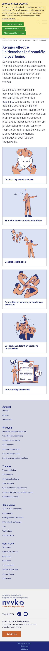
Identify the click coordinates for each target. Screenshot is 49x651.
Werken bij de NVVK (10, 569)
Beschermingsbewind (11, 449)
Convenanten (7, 513)
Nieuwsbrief (7, 419)
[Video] (26, 614)
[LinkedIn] (19, 614)
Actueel (6, 406)
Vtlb (4, 526)
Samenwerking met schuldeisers (15, 458)
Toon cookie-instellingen (13, 28)
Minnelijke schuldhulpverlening (14, 431)
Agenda (5, 415)
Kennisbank (8, 504)
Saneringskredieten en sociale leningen (17, 492)
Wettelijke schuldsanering (12, 436)
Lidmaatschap (8, 565)
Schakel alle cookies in (13, 24)
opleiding (7, 101)
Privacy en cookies (24, 643)
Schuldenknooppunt (10, 496)
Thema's (6, 466)
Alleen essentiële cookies (14, 33)
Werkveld (7, 427)
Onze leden (6, 560)
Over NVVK (8, 543)
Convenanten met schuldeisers (14, 488)
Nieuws (5, 410)
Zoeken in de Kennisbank (12, 508)
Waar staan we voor (10, 551)
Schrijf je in (12, 634)
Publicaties (6, 578)
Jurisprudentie (8, 535)
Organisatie (7, 556)
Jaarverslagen (8, 574)
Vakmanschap (8, 483)
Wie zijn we (6, 547)
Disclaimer (24, 646)
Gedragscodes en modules (12, 517)
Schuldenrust (7, 474)
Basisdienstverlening (10, 479)
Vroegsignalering (9, 470)
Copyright (24, 649)
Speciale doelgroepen (11, 453)
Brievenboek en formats (11, 522)
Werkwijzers (7, 531)
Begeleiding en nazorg (11, 440)
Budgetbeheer (7, 445)
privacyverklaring (8, 18)
